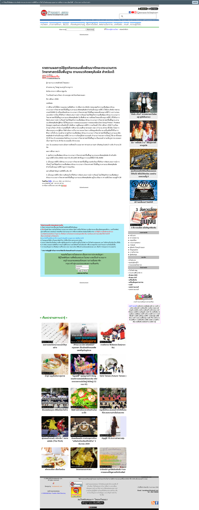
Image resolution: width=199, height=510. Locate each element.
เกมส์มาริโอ (150, 318)
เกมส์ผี (136, 316)
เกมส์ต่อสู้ (146, 306)
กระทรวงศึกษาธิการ (135, 273)
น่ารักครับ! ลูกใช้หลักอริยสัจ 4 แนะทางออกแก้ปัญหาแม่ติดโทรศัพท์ (113, 471)
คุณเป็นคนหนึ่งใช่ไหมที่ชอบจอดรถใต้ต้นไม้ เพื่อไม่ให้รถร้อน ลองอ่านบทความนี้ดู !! (143, 174)
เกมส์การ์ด (148, 312)
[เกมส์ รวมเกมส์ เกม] (126, 25)
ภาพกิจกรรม (134, 252)
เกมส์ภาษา (152, 306)
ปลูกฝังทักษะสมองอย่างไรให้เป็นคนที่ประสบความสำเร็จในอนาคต (113, 411)
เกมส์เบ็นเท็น (140, 320)
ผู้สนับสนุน (133, 254)
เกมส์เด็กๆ (136, 312)
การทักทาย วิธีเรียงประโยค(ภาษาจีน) (113, 346)
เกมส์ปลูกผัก (142, 312)
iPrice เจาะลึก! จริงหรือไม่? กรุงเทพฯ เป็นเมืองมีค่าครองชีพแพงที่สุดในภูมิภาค (84, 347)
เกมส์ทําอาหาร (153, 314)
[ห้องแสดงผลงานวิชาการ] (106, 25)
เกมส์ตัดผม (137, 314)
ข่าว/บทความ (134, 238)
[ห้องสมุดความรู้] (77, 25)
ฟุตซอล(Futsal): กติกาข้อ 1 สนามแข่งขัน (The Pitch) (55, 439)
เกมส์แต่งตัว (136, 308)
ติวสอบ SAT (133, 277)
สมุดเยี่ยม (133, 240)
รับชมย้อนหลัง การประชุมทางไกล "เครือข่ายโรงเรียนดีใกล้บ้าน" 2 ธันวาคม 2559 (84, 441)
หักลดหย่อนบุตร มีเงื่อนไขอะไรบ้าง (55, 410)
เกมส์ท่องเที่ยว (144, 308)
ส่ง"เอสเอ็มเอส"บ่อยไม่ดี (143, 202)
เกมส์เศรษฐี (152, 316)
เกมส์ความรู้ (152, 322)
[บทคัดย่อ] (118, 25)
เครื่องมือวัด (133, 280)
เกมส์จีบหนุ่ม (143, 318)
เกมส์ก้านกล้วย (144, 314)
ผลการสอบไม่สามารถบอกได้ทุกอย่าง (55, 346)
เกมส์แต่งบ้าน (145, 322)
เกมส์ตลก (131, 314)
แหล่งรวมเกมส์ (134, 287)
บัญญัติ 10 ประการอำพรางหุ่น (113, 438)
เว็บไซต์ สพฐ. (133, 270)
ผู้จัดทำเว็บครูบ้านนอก (137, 247)
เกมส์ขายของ (152, 310)
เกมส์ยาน (151, 320)
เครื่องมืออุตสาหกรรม (136, 282)
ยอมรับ (195, 2)
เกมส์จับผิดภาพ (156, 312)
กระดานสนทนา (135, 243)
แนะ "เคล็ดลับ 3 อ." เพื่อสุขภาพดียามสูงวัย (143, 144)
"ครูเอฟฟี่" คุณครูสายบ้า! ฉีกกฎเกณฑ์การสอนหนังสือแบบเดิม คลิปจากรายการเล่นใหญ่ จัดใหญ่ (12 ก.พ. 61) (84, 380)
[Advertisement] (84, 51)
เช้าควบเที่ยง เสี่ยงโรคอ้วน (55, 469)
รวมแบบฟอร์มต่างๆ (135, 265)
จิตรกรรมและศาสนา (84, 469)
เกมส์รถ (141, 310)
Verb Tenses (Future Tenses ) (113, 376)
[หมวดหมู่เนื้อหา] (92, 25)
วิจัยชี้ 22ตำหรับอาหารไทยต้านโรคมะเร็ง (84, 411)
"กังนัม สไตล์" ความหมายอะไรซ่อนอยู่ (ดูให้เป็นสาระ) (143, 115)
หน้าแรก (133, 235)
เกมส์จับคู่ (140, 316)
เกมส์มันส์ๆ (138, 322)
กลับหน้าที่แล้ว (124, 29)
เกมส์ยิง (146, 320)
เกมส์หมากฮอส (152, 308)
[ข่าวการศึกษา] (55, 25)
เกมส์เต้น (136, 310)
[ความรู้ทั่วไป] (135, 25)
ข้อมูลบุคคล (134, 250)
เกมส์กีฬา (145, 316)
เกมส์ (130, 285)
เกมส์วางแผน (136, 318)
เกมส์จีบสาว (133, 320)
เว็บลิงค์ (132, 245)
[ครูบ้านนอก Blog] (66, 25)
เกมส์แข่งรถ (140, 306)
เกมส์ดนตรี (146, 310)
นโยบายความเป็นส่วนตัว (82, 2)
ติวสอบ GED (133, 275)
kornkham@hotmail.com (89, 247)
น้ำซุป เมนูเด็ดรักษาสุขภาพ (55, 376)
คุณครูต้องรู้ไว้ (133, 262)
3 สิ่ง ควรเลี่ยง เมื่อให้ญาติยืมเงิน (143, 227)
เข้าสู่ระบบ (132, 260)
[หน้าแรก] (44, 25)
